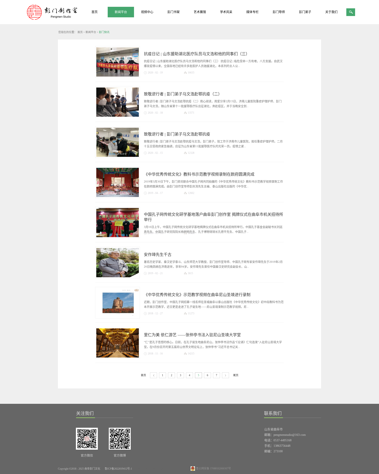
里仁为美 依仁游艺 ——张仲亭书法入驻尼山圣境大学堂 (192, 335)
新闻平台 (91, 32)
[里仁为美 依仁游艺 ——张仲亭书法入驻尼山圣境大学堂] (117, 342)
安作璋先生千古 (158, 254)
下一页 (225, 375)
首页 (94, 12)
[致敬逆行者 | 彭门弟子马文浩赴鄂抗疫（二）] (117, 101)
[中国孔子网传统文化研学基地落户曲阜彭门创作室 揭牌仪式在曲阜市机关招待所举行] (117, 221)
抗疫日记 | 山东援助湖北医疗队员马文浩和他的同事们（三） (197, 54)
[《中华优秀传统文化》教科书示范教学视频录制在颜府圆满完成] (117, 181)
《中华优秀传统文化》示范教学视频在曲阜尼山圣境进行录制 (197, 295)
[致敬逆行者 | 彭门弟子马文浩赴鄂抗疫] (117, 141)
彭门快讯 (104, 32)
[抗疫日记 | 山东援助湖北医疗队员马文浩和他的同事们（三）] (117, 61)
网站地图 (142, 468)
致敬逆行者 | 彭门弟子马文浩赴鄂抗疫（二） (183, 94)
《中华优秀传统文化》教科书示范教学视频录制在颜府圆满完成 (199, 174)
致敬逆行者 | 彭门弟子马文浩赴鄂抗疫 (177, 134)
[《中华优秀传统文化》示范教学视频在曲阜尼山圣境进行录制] (117, 302)
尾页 (235, 375)
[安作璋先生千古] (117, 261)
